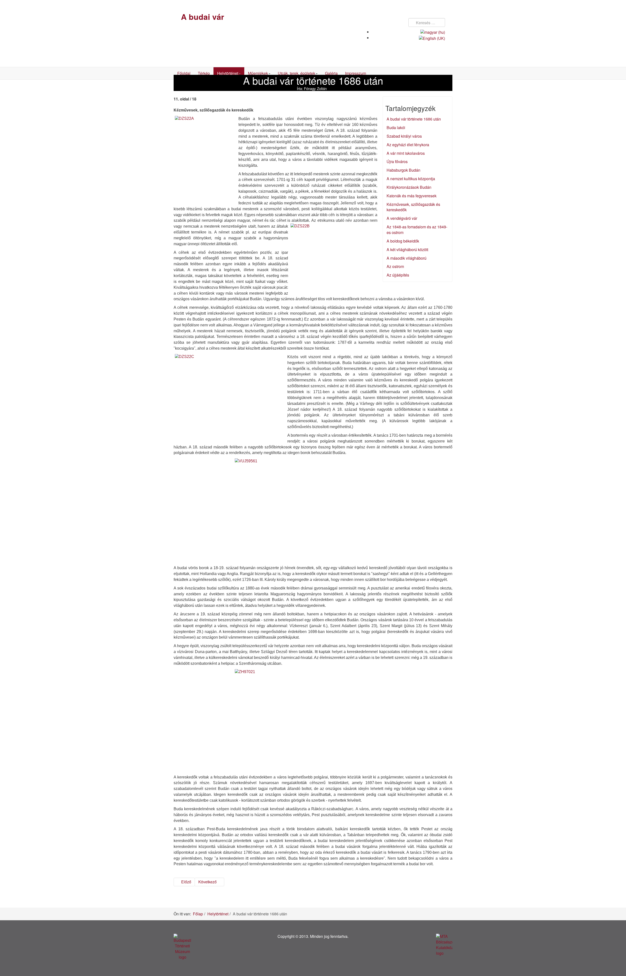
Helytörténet (227, 73)
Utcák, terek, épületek (296, 73)
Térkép (204, 73)
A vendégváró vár (402, 218)
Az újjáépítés (398, 275)
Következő (208, 882)
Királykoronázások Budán (409, 187)
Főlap (198, 914)
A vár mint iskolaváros (406, 153)
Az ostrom (395, 266)
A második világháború (406, 258)
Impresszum (355, 73)
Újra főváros (397, 161)
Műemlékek (258, 73)
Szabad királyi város (404, 136)
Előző (185, 882)
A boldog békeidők (403, 241)
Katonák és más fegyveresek (411, 196)
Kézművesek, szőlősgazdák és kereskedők (413, 207)
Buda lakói (396, 127)
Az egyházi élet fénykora (408, 144)
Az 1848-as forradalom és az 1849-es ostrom (417, 229)
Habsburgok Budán (403, 170)
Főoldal (183, 73)
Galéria (331, 73)
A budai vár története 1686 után (414, 119)
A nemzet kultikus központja (411, 178)
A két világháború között (407, 249)
